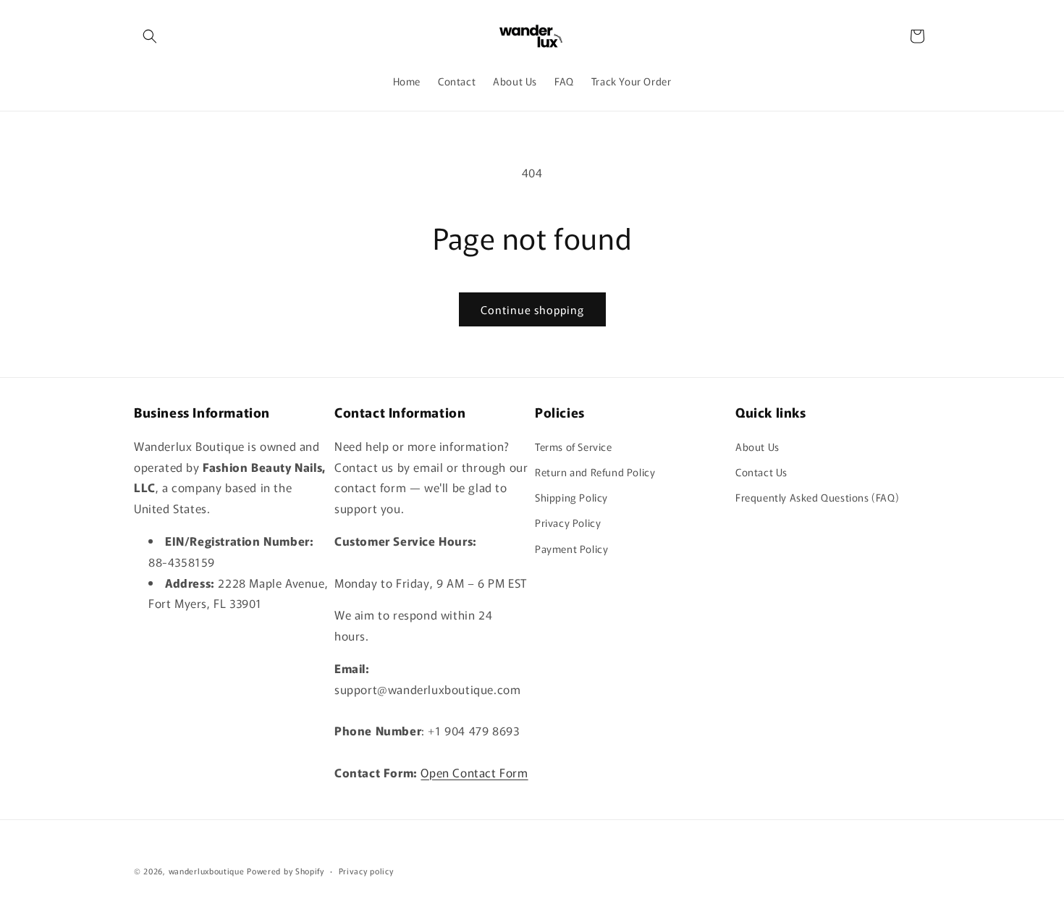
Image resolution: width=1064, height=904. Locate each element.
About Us (757, 446)
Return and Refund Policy (595, 472)
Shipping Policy (571, 497)
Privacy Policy (568, 522)
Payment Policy (571, 548)
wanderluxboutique (207, 870)
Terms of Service (573, 446)
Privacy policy (366, 870)
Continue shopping (532, 309)
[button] (150, 36)
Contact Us (761, 472)
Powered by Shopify (285, 870)
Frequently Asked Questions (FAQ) (817, 497)
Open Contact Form (474, 772)
